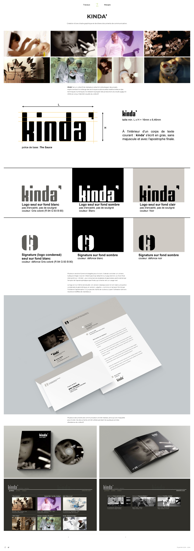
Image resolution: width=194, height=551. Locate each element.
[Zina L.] (68, 537)
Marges (107, 5)
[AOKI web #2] (126, 537)
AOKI (122, 92)
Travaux (86, 5)
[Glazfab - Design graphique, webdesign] (97, 5)
